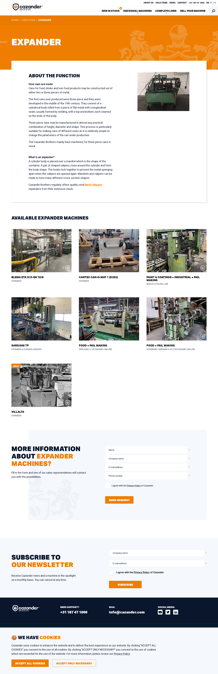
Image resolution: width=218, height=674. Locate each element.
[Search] (213, 10)
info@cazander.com (127, 612)
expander (44, 20)
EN (207, 3)
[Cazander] (27, 7)
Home (15, 20)
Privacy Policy (134, 486)
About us (148, 3)
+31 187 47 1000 (196, 3)
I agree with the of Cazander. (132, 486)
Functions (28, 20)
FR (214, 3)
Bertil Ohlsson (93, 184)
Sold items (161, 3)
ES (211, 3)
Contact (182, 3)
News (172, 3)
